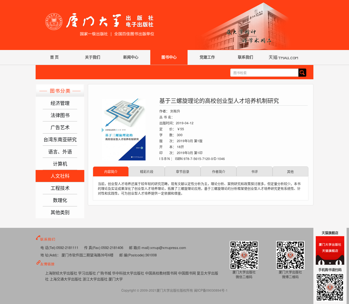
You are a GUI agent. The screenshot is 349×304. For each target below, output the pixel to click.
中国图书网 (187, 272)
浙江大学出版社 (95, 278)
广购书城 (104, 272)
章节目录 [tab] (182, 171)
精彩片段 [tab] (146, 171)
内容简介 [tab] (111, 171)
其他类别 (60, 212)
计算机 (60, 163)
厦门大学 (115, 278)
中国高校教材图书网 (161, 272)
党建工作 (207, 57)
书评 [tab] (254, 171)
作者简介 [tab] (218, 171)
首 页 (54, 57)
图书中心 (169, 57)
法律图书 (60, 115)
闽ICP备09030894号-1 (211, 290)
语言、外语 (60, 151)
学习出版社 (87, 272)
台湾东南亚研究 (60, 139)
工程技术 (60, 187)
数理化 (60, 200)
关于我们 (92, 57)
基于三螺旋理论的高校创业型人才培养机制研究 (219, 100)
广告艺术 (60, 127)
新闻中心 (130, 57)
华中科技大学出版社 (128, 272)
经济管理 (60, 103)
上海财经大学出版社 (61, 272)
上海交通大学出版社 (66, 278)
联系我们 (245, 57)
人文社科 (60, 175)
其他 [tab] (290, 171)
